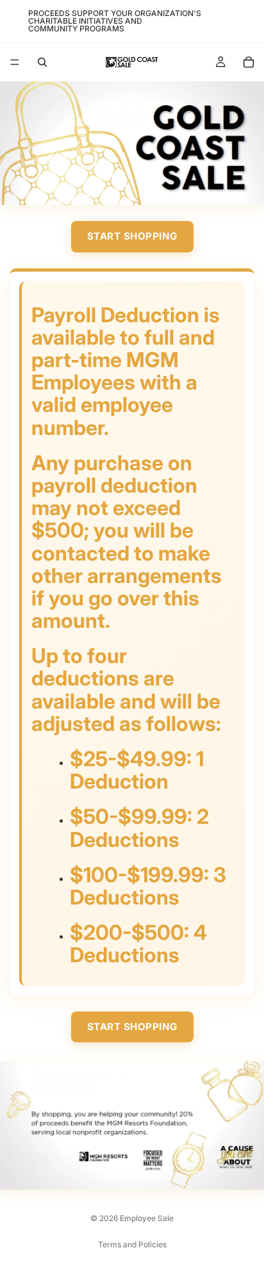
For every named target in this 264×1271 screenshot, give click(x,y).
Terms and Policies (132, 1244)
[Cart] (249, 62)
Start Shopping (132, 236)
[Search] (42, 62)
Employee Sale (147, 1218)
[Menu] (14, 62)
